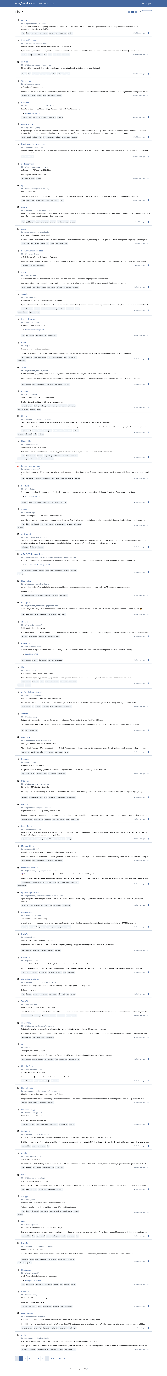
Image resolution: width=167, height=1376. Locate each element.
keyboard (29, 1189)
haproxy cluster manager (32, 466)
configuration (32, 55)
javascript (37, 1016)
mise (36, 615)
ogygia (24, 1153)
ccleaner (24, 117)
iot (44, 137)
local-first (61, 309)
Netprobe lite (27, 1088)
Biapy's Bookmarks (25, 3)
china (47, 570)
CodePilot (25, 643)
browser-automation (39, 882)
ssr (53, 1168)
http (45, 797)
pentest (53, 74)
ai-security (28, 570)
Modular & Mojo (28, 1066)
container (25, 1260)
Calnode (24, 391)
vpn (61, 1284)
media (55, 431)
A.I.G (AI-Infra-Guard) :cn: (32, 554)
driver (28, 200)
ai (22, 157)
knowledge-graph (57, 357)
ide (38, 682)
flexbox (32, 1124)
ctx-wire (24, 622)
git (23, 730)
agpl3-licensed (26, 137)
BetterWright (27, 912)
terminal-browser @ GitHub (35, 330)
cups (23, 200)
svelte (57, 1168)
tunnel (70, 1328)
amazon (33, 95)
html (31, 1016)
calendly (43, 406)
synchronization (22, 312)
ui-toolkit (58, 972)
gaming (33, 265)
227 (59, 1358)
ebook (40, 431)
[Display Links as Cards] (136, 11)
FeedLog (25, 486)
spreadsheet (67, 287)
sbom (67, 819)
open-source (43, 33)
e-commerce (25, 752)
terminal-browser (29, 319)
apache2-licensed (27, 309)
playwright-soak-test (30, 979)
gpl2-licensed (40, 200)
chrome (49, 882)
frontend (48, 309)
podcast (75, 431)
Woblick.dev (92, 1369)
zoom (38, 409)
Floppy (24, 416)
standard (40, 547)
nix (32, 33)
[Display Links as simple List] (129, 11)
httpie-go (25, 781)
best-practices (29, 157)
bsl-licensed (42, 660)
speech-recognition (55, 1211)
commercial (25, 265)
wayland (76, 1211)
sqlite (77, 309)
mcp (65, 357)
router (70, 33)
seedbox (20, 434)
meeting (54, 406)
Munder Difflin (27, 846)
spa (68, 994)
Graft (23, 342)
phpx (63, 615)
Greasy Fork (26, 81)
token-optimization (53, 636)
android (35, 137)
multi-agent (49, 384)
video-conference (23, 409)
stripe (66, 752)
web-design (71, 972)
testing (73, 994)
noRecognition (27, 164)
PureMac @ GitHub (32, 113)
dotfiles (40, 55)
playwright (51, 927)
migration (36, 951)
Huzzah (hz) (26, 581)
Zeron (23, 367)
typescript (32, 312)
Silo (22, 667)
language (47, 595)
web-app (32, 409)
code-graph (28, 357)
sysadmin (51, 951)
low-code (55, 595)
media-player (56, 1236)
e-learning (45, 707)
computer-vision (29, 178)
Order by (147, 12)
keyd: (23, 1174)
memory (35, 994)
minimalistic (40, 752)
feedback (25, 502)
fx (22, 1044)
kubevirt (54, 1328)
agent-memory (26, 1037)
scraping (58, 927)
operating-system (61, 33)
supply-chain (75, 819)
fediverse (33, 547)
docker (31, 1260)
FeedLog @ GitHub (32, 496)
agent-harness (26, 384)
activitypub (25, 547)
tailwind (71, 1124)
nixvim (24, 229)
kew (23, 1221)
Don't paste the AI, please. (33, 144)
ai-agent (34, 660)
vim (66, 244)
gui (49, 660)
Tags (52, 3)
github (33, 752)
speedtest (43, 1102)
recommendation (60, 524)
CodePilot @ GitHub (32, 654)
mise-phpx (26, 602)
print (61, 200)
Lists (46, 3)
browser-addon (26, 882)
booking (36, 406)
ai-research (32, 1350)
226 (52, 1358)
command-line (33, 797)
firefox (39, 95)
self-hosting (42, 459)
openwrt (51, 33)
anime (34, 431)
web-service (33, 730)
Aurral (24, 509)
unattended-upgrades (24, 1263)
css (23, 972)
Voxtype (24, 1196)
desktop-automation (37, 905)
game (49, 431)
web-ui (73, 1284)
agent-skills (25, 839)
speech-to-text (67, 1211)
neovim (43, 244)
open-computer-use (30, 892)
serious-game (63, 1124)
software (60, 117)
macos (35, 117)
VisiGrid (24, 272)
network (65, 456)
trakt (35, 434)
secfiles (24, 62)
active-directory (26, 951)
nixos (36, 33)
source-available (57, 660)
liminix (24, 20)
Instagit (24, 713)
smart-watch (66, 137)
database (37, 309)
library (55, 309)
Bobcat (24, 207)
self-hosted (40, 265)
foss (23, 33)
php (59, 615)
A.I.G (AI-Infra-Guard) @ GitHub (37, 565)
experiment (39, 595)
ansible (24, 55)
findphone (25, 1131)
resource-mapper (23, 459)
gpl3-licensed (30, 222)
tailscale (55, 1284)
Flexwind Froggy (28, 1109)
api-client (25, 797)
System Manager (28, 40)
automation (25, 905)
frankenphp (29, 615)
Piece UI (25, 1291)
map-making (48, 456)
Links (40, 3)
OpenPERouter (27, 1313)
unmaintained (71, 797)
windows (72, 222)
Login (148, 3)
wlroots (20, 1214)
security (67, 74)
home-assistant (30, 456)
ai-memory (26, 1023)
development (38, 1081)
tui (45, 335)
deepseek (39, 774)
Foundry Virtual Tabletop (32, 251)
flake (23, 244)
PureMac (25, 102)
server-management (67, 479)
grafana (24, 1102)
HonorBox (25, 737)
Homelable (26, 441)
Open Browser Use (29, 867)
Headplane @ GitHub (33, 1280)
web (38, 312)
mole (23, 1335)
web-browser (52, 335)
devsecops (48, 819)
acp (23, 774)
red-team (60, 74)
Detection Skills (28, 826)
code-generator (29, 595)
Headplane (26, 1270)
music (60, 431)
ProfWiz (24, 934)
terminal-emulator (62, 222)
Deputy (24, 804)
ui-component (47, 1306)
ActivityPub (26, 534)
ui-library (51, 972)
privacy (59, 95)
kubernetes (46, 1328)
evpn (35, 1328)
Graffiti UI (25, 957)
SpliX (23, 185)
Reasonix (25, 759)
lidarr (27, 524)
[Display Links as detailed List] (132, 11)
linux (27, 33)
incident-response (40, 839)
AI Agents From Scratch (31, 692)
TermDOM (25, 1001)
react (39, 1306)
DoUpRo (24, 1243)
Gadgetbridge (27, 124)
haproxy (38, 479)
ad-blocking (25, 95)
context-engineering (40, 357)
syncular (25, 294)
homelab (40, 456)
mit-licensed (36, 74)
